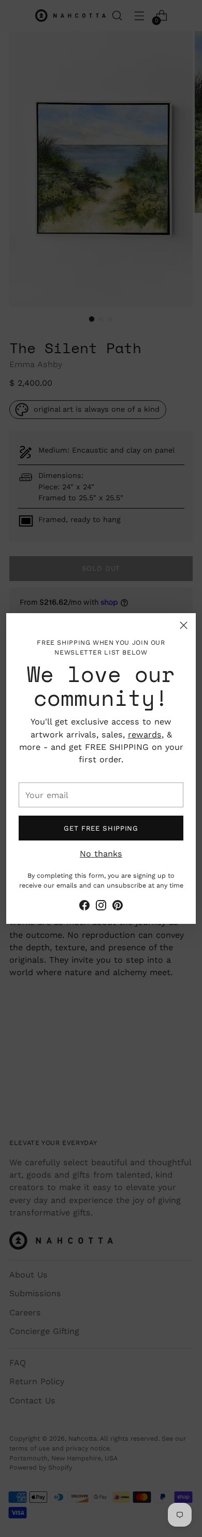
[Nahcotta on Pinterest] (117, 907)
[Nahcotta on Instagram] (101, 907)
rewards (145, 735)
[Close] (184, 625)
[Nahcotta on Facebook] (84, 907)
